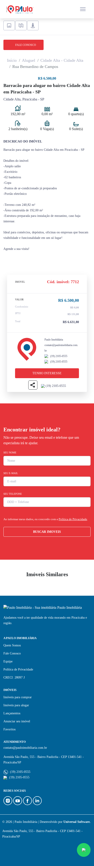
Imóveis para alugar (16, 705)
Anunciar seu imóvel (16, 721)
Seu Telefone (12, 493)
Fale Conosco (12, 653)
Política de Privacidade (73, 519)
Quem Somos (12, 645)
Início (12, 60)
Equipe (8, 661)
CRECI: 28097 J (14, 677)
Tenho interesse (47, 373)
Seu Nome (9, 452)
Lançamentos (11, 713)
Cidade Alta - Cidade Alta (61, 60)
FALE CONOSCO (24, 45)
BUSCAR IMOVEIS (47, 532)
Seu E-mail (10, 473)
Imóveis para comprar (17, 697)
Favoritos (9, 729)
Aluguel (28, 60)
